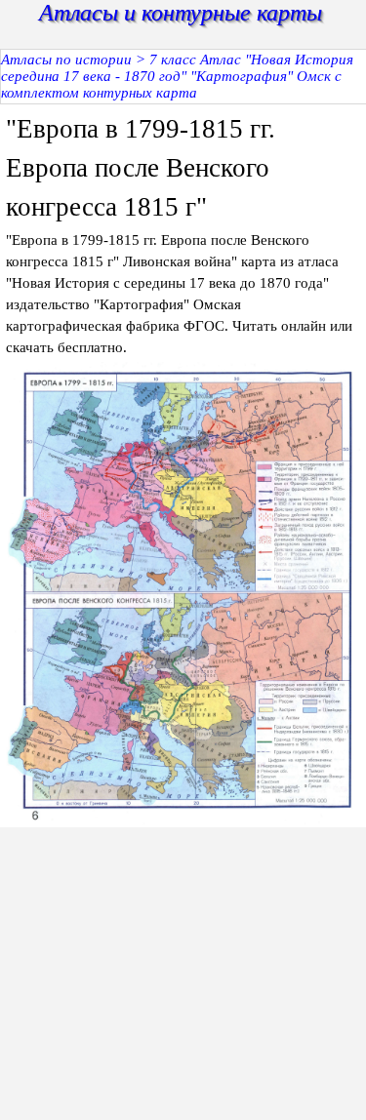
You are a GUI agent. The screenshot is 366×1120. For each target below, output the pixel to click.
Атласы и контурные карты (180, 12)
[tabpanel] (183, 233)
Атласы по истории (66, 59)
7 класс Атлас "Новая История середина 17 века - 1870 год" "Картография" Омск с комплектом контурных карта (177, 76)
